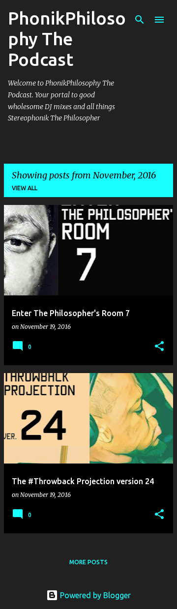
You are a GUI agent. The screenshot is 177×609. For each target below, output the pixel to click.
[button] (159, 346)
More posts (88, 562)
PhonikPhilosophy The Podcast (67, 38)
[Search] (140, 19)
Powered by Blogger (94, 595)
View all (24, 188)
